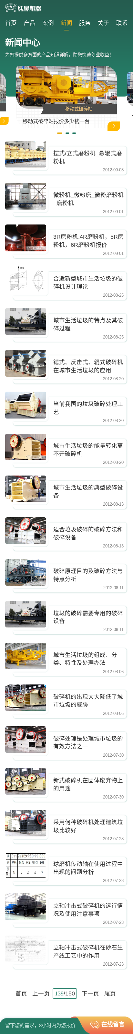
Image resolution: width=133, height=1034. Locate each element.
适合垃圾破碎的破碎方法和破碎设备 (88, 533)
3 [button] (74, 133)
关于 (103, 23)
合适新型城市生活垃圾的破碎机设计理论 (88, 282)
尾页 (110, 993)
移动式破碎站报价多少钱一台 (56, 121)
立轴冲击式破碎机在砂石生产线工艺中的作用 (88, 951)
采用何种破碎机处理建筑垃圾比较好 (88, 826)
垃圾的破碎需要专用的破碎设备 (88, 617)
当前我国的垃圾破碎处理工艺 (88, 408)
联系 (122, 23)
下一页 (90, 993)
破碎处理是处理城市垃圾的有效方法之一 (88, 742)
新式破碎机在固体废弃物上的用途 (88, 784)
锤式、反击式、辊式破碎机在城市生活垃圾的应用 (88, 366)
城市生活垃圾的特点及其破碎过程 (88, 324)
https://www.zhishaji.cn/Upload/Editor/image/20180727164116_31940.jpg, (25, 154)
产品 (30, 23)
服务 (85, 23)
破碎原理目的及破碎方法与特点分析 (88, 575)
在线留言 (113, 1024)
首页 (11, 23)
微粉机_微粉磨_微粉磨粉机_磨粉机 (88, 199)
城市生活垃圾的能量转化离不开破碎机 (88, 449)
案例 (48, 23)
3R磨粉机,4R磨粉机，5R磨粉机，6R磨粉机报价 (88, 241)
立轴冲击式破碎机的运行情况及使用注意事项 (88, 909)
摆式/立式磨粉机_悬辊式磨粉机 (87, 157)
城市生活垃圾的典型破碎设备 (88, 491)
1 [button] (59, 133)
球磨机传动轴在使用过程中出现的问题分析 (88, 868)
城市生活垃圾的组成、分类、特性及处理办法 (85, 659)
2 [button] (67, 133)
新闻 (66, 23)
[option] (66, 97)
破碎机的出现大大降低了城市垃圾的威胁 (88, 701)
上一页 (41, 993)
